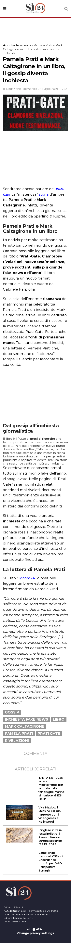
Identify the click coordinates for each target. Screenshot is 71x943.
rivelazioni (17, 741)
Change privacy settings (35, 933)
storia (44, 194)
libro (58, 719)
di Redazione (12, 88)
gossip (12, 712)
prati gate (49, 733)
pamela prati (19, 733)
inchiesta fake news (26, 719)
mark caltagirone (24, 726)
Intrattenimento (19, 45)
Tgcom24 (26, 578)
